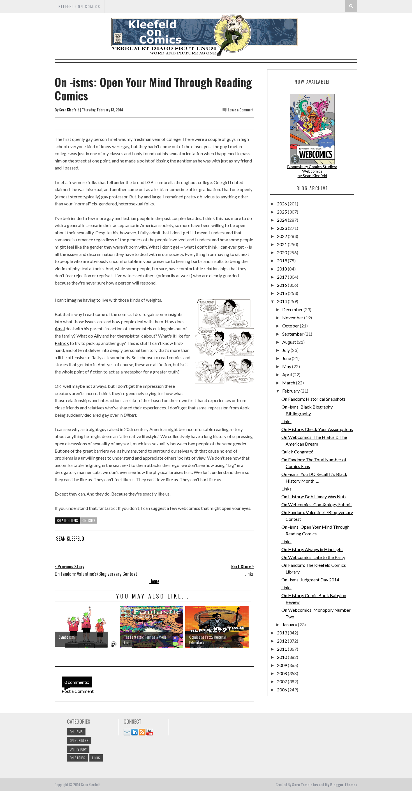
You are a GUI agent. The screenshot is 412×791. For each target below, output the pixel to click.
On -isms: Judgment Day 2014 (310, 579)
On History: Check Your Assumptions (317, 429)
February (291, 390)
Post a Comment (78, 691)
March (289, 382)
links (96, 757)
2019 (282, 260)
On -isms (88, 520)
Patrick (62, 343)
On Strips (77, 757)
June (287, 358)
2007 (282, 681)
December (293, 309)
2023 (282, 228)
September (293, 333)
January (290, 624)
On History (78, 749)
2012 (282, 640)
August (289, 342)
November (293, 317)
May (287, 366)
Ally (97, 335)
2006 (282, 689)
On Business (79, 740)
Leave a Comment (241, 110)
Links (286, 421)
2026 (282, 203)
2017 (282, 276)
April (287, 374)
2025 (282, 211)
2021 (282, 244)
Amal (60, 328)
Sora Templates (305, 784)
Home (154, 581)
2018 (282, 268)
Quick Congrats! (297, 451)
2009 (282, 665)
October (291, 325)
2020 (282, 252)
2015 (282, 293)
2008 (282, 673)
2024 (282, 220)
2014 (282, 301)
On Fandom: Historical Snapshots (313, 399)
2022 (282, 236)
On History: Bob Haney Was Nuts (313, 496)
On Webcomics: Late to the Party (313, 557)
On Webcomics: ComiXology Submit (316, 504)
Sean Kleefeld (69, 110)
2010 (282, 657)
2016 (282, 285)
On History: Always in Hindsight (312, 549)
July (286, 350)
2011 (282, 649)
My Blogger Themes (341, 784)
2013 (282, 632)
